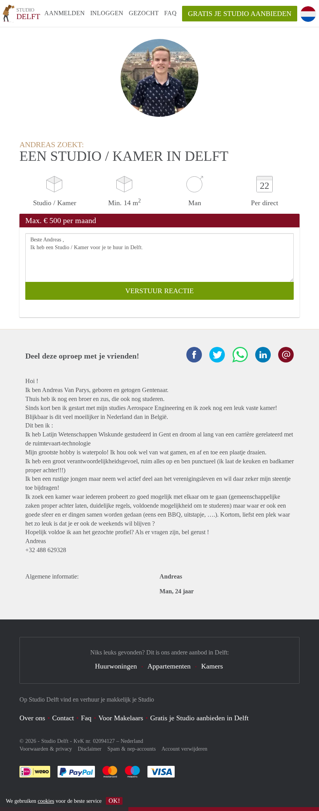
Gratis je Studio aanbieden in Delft (199, 718)
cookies (46, 801)
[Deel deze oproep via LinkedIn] (263, 354)
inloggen (106, 13)
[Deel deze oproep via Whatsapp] (240, 354)
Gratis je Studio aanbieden (239, 14)
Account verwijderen (184, 749)
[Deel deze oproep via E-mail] (286, 354)
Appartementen (169, 666)
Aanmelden (64, 13)
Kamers (212, 666)
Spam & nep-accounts (131, 749)
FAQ (170, 13)
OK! (114, 800)
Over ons (32, 718)
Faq (86, 718)
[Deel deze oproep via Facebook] (194, 354)
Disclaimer (90, 749)
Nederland (132, 741)
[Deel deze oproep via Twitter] (217, 354)
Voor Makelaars (120, 718)
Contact (63, 718)
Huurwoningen (116, 666)
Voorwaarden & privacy (45, 749)
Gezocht (144, 13)
